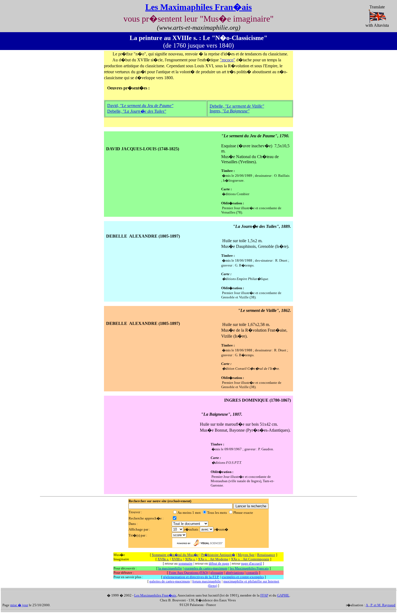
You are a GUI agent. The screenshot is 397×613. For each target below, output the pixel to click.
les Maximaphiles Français (249, 568)
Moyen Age (246, 555)
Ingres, (230, 111)
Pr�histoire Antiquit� (218, 555)
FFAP (264, 595)
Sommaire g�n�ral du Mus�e (175, 555)
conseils (252, 573)
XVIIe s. (163, 559)
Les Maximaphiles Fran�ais (198, 7)
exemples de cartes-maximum (205, 568)
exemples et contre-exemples (243, 577)
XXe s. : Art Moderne (213, 559)
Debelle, (136, 111)
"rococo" (227, 60)
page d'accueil (251, 563)
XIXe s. (190, 559)
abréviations (235, 573)
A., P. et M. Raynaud (380, 605)
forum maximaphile (206, 581)
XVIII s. (177, 559)
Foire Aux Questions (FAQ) (188, 573)
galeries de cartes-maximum (169, 581)
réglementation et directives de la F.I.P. (191, 577)
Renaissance (266, 555)
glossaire (216, 573)
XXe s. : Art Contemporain (250, 559)
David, (140, 105)
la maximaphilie (170, 568)
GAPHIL (283, 595)
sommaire (186, 563)
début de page (219, 563)
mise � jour (19, 605)
